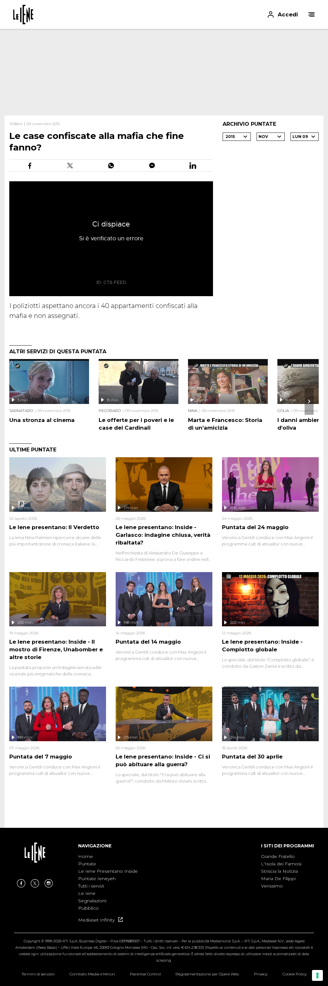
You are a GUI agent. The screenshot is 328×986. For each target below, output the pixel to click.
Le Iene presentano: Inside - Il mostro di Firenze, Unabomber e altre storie (56, 649)
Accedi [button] (288, 14)
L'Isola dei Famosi (281, 864)
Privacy (260, 974)
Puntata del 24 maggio (255, 527)
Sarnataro (21, 410)
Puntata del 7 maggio (40, 756)
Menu (311, 14)
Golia (283, 410)
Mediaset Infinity (97, 920)
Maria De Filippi (278, 878)
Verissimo (272, 886)
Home (85, 856)
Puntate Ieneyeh (97, 878)
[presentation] (309, 401)
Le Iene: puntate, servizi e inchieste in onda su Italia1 (23, 14)
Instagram (49, 883)
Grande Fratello (278, 856)
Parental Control (145, 974)
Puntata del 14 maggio (148, 642)
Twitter (35, 883)
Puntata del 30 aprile (252, 756)
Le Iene (86, 893)
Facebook (21, 883)
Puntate (87, 864)
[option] (108, 882)
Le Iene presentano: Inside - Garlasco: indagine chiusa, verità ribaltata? (163, 535)
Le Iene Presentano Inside (108, 871)
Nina (192, 410)
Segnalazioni (92, 901)
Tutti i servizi (91, 886)
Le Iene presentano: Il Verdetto (54, 527)
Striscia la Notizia (279, 871)
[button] (164, 14)
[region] (164, 72)
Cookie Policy (295, 974)
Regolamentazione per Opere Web (207, 974)
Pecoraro (110, 410)
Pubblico (88, 908)
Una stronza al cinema (42, 420)
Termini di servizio (37, 974)
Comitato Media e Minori (92, 974)
